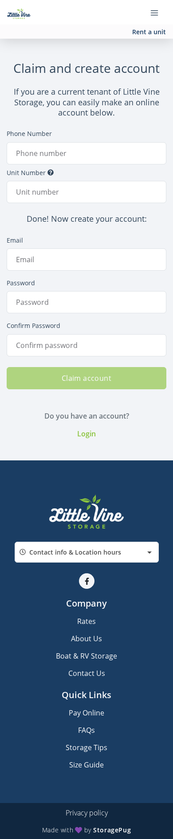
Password (21, 283)
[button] (86, 581)
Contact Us (86, 673)
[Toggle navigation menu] (158, 12)
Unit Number (26, 172)
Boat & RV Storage (86, 656)
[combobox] (87, 552)
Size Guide (86, 765)
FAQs (86, 730)
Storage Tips (86, 747)
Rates (86, 621)
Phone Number (29, 133)
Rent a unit (149, 32)
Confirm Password (33, 325)
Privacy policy (87, 813)
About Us (86, 638)
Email (15, 240)
